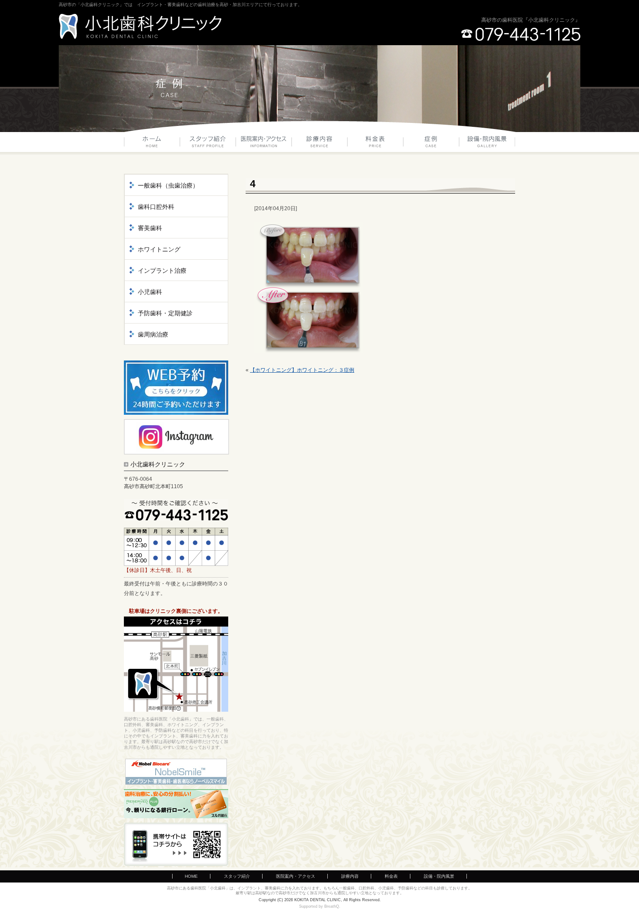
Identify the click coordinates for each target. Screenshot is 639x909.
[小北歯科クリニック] (140, 26)
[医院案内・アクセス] (264, 144)
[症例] (431, 144)
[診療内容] (320, 144)
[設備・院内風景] (487, 144)
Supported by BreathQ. (319, 906)
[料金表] (375, 144)
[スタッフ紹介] (208, 144)
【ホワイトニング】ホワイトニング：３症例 (302, 370)
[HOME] (152, 144)
